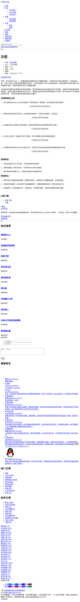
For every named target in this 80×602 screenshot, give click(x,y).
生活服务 (6, 569)
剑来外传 (8, 477)
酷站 (10, 27)
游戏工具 (6, 539)
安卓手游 (4, 208)
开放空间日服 (10, 505)
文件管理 (6, 554)
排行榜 (7, 30)
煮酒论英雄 (9, 484)
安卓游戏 (12, 19)
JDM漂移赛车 (10, 516)
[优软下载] (5, 2)
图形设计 (6, 543)
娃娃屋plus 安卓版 (11, 518)
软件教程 (6, 557)
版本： (7, 67)
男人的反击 (9, 482)
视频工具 (6, 533)
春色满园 (8, 486)
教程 (10, 25)
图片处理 (6, 541)
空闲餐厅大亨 (7, 299)
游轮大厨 (8, 511)
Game (6, 47)
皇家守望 (5, 256)
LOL (4, 561)
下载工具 (6, 548)
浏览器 (5, 530)
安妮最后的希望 (8, 245)
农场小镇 (8, 488)
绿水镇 (4, 288)
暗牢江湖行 (9, 502)
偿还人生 (8, 493)
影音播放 (6, 567)
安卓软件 (12, 14)
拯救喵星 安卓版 (11, 480)
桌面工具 (6, 537)
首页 (6, 6)
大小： (7, 64)
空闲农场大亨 (6, 216)
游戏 (6, 17)
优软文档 (8, 36)
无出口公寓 (9, 475)
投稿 (6, 34)
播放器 (5, 526)
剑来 (6, 473)
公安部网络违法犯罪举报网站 (14, 590)
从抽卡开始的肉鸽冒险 (11, 320)
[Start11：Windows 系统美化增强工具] (40, 221)
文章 (6, 23)
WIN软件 (12, 10)
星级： (7, 71)
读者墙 (7, 41)
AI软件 (5, 574)
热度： (7, 69)
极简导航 (8, 38)
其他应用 (6, 550)
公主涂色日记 (10, 490)
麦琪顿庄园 (6, 331)
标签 (6, 32)
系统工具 (6, 565)
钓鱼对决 (8, 522)
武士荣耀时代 (10, 509)
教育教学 (6, 546)
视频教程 (6, 572)
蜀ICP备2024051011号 (13, 592)
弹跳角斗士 (6, 235)
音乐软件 (6, 559)
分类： (7, 62)
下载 (6, 202)
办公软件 (6, 528)
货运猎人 (5, 309)
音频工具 (6, 578)
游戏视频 (12, 21)
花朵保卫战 (6, 267)
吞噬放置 (4, 218)
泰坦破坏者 (6, 277)
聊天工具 (6, 535)
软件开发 (6, 576)
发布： (7, 73)
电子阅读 (6, 552)
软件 (6, 8)
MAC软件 (12, 12)
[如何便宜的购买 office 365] (40, 49)
